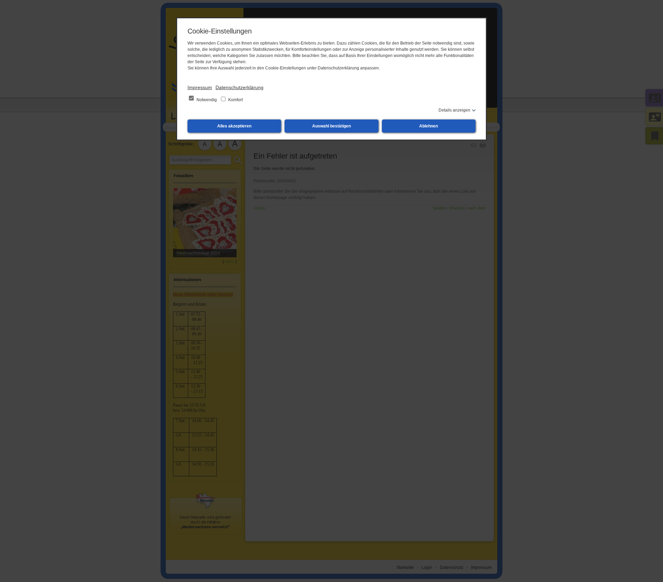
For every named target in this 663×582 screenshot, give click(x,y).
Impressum (200, 87)
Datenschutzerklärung (239, 87)
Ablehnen (428, 126)
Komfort (235, 99)
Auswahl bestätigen (331, 126)
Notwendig (206, 99)
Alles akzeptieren (234, 126)
